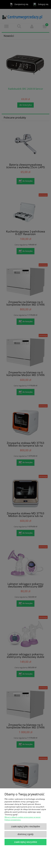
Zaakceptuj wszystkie (25, 842)
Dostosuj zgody (26, 834)
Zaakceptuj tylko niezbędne (25, 826)
